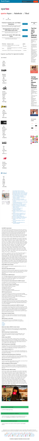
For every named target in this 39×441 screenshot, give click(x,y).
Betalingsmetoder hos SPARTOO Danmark (20, 193)
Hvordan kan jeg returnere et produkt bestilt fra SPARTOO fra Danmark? (20, 202)
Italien (16, 434)
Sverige (23, 436)
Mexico (24, 434)
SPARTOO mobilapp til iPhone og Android (20, 217)
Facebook (3, 323)
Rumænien (7, 434)
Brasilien (14, 435)
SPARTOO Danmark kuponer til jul (18, 216)
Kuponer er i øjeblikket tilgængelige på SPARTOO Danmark (19, 197)
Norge (10, 436)
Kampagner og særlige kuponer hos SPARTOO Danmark (19, 223)
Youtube (3, 325)
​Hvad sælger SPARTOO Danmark (18, 190)
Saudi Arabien (32, 435)
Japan (19, 435)
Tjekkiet (20, 434)
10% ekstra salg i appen (3, 63)
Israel (6, 436)
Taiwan (27, 435)
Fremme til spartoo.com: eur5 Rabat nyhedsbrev (11, 23)
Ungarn (18, 436)
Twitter (3, 322)
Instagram (3, 324)
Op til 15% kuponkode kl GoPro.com (5, 150)
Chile (28, 434)
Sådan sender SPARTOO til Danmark (19, 191)
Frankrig (12, 434)
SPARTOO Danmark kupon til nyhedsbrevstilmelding (17, 209)
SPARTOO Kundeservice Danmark (18, 198)
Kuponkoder (32, 436)
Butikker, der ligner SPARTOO (18, 210)
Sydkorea (22, 435)
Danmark (14, 436)
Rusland (27, 436)
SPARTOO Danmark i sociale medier (19, 205)
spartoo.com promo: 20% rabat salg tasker (11, 35)
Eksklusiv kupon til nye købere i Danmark (19, 204)
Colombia (32, 434)
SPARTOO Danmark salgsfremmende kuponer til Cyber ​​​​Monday (19, 215)
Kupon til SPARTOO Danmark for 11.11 (19, 213)
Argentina (6, 435)
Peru (11, 435)
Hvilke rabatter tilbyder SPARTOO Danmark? (20, 192)
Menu (36, 1)
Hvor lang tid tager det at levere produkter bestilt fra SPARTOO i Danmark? (20, 195)
